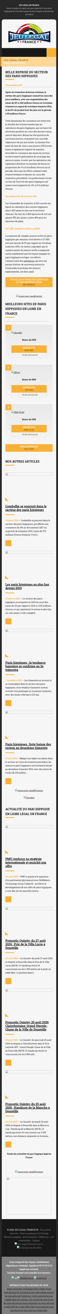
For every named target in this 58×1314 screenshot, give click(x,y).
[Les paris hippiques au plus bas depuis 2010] (29, 565)
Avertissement (30, 1237)
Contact (36, 1240)
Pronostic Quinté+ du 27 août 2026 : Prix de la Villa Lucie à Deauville (25, 944)
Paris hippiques (29, 447)
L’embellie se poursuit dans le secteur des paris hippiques (26, 508)
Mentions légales (12, 1237)
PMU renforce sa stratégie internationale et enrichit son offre (25, 862)
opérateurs (29, 260)
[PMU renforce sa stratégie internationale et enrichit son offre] (29, 839)
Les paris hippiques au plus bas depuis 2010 (27, 586)
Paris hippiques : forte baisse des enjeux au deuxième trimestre (28, 746)
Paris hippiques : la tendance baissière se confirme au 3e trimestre (25, 666)
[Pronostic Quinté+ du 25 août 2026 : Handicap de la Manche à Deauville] (29, 1084)
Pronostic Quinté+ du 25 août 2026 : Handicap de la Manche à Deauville (27, 1107)
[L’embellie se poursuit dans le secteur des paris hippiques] (29, 487)
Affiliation (44, 1237)
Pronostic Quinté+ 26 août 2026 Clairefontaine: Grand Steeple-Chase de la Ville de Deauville (27, 1025)
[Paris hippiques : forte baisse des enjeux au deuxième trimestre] (29, 725)
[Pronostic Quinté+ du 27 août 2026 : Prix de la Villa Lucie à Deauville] (29, 921)
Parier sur (29, 349)
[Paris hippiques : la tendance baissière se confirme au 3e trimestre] (29, 643)
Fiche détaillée (30, 355)
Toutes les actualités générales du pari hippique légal (29, 282)
